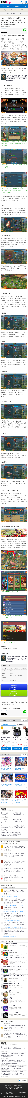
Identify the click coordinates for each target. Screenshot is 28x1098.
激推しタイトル (17, 13)
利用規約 (14, 1085)
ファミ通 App (6, 2)
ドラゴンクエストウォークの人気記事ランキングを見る (13, 905)
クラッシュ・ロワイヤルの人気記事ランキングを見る (12, 911)
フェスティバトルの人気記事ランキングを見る (11, 920)
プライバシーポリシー (10, 1087)
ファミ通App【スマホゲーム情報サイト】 (10, 10)
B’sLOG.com (17, 1089)
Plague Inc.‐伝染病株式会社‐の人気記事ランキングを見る (12, 927)
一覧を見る (24, 720)
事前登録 (9, 13)
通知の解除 (19, 1087)
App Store (14, 687)
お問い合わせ (8, 1085)
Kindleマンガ (20, 724)
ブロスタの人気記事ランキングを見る (9, 936)
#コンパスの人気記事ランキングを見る (9, 896)
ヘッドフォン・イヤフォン (8, 724)
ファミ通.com (10, 1089)
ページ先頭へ (24, 1080)
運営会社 (20, 1085)
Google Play (14, 693)
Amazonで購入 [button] (5, 748)
